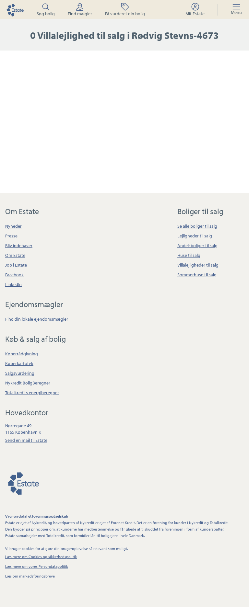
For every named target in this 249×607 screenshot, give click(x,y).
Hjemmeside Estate (15, 9)
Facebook (14, 275)
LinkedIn (13, 284)
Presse (11, 236)
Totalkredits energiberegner (32, 392)
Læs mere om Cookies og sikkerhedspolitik (41, 556)
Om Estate (15, 255)
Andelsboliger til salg (197, 245)
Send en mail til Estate (26, 440)
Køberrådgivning (21, 354)
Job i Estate (16, 265)
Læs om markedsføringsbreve (30, 576)
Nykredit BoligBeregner (27, 383)
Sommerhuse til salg (197, 275)
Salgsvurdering (19, 373)
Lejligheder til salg (194, 236)
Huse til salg (188, 255)
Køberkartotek (19, 363)
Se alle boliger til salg (197, 226)
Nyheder (13, 226)
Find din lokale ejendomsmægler (36, 319)
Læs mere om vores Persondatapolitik (36, 566)
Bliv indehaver (18, 245)
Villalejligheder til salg (198, 265)
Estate (23, 482)
